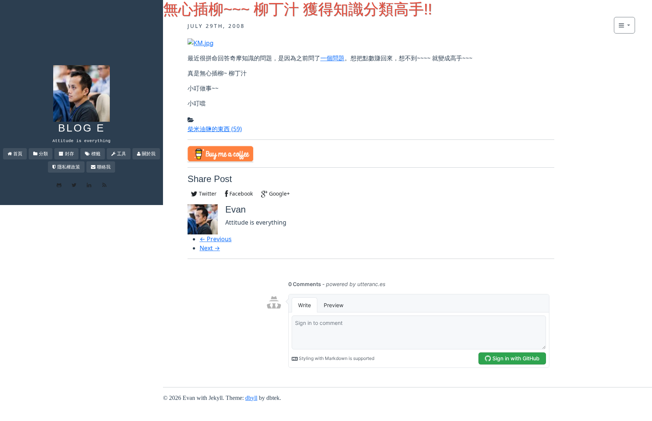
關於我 (148, 153)
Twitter (207, 193)
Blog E (81, 128)
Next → (210, 248)
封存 (69, 153)
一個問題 (332, 58)
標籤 (95, 153)
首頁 (17, 153)
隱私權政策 (68, 167)
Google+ (279, 193)
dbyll (251, 398)
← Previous (216, 239)
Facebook (240, 193)
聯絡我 (104, 167)
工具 (121, 153)
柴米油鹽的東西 (215, 129)
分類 (43, 153)
